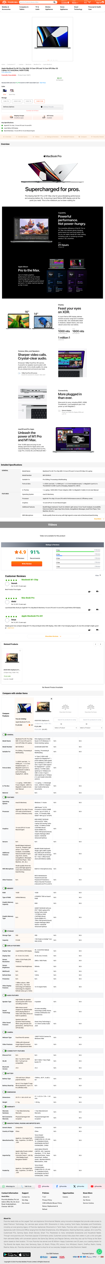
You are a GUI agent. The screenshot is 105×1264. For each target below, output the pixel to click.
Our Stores (86, 1200)
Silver (4, 94)
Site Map (25, 1200)
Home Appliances (64, 8)
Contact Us (26, 1197)
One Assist (25, 1203)
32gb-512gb (17, 101)
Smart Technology (78, 8)
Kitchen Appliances (49, 8)
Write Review (27, 564)
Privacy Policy (47, 1200)
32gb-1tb (28, 101)
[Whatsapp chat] (99, 1251)
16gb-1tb (6, 101)
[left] (96, 644)
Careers (65, 1197)
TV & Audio (37, 8)
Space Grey (12, 94)
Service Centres (88, 1203)
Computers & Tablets (23, 8)
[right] (100, 644)
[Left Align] (55, 2)
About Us (86, 1197)
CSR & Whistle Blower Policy (52, 1203)
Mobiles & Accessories (6, 8)
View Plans (43, 82)
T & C (44, 1197)
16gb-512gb (39, 101)
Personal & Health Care (94, 8)
